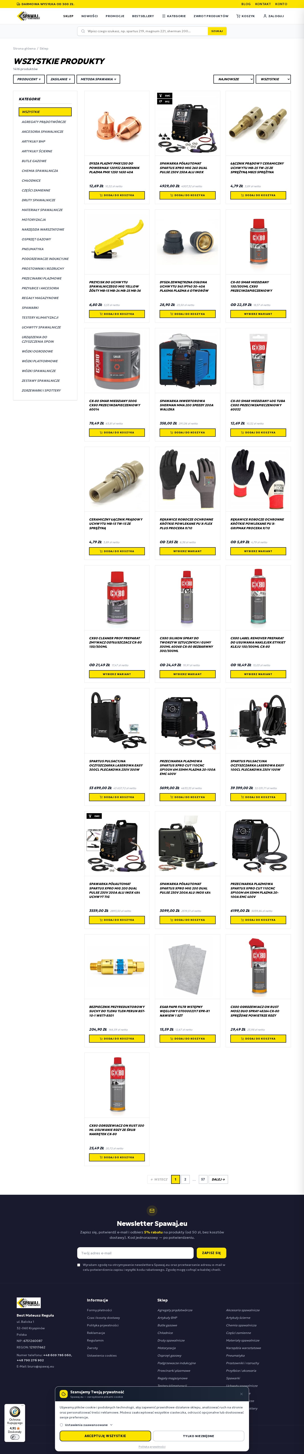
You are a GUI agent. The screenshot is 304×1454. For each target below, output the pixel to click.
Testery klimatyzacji (172, 1386)
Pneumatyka (235, 1355)
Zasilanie (61, 79)
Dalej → (218, 1179)
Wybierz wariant (258, 314)
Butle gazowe (167, 1325)
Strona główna (24, 48)
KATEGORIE (176, 16)
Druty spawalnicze (170, 1340)
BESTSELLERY (143, 16)
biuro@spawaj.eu (41, 1366)
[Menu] (22, 1406)
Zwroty (92, 1348)
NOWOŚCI (89, 16)
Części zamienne (238, 1333)
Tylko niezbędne (198, 1436)
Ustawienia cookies (102, 1355)
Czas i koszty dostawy (103, 1318)
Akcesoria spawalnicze (242, 1310)
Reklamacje (96, 1333)
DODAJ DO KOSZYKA (119, 195)
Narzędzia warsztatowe (243, 1348)
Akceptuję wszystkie (105, 1436)
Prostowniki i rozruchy (242, 1363)
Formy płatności (99, 1310)
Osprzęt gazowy (169, 1355)
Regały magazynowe (172, 1378)
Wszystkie (31, 112)
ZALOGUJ (276, 16)
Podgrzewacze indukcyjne (176, 1363)
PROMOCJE (115, 16)
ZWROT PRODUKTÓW (211, 16)
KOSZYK (248, 16)
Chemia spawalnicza (241, 1325)
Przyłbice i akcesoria (241, 1371)
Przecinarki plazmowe (173, 1371)
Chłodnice (165, 1333)
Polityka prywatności (103, 1325)
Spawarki (233, 1378)
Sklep (44, 48)
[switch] (14, 1437)
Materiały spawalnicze (242, 1340)
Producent (29, 79)
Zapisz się (211, 1253)
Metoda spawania (98, 79)
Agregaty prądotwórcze (174, 1310)
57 (203, 1179)
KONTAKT (263, 4)
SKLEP (68, 16)
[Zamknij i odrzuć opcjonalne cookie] (241, 1394)
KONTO (281, 4)
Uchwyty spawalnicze (241, 1386)
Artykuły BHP (167, 1318)
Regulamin (95, 1340)
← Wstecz (158, 1179)
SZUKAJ (217, 31)
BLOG (246, 4)
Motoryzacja (166, 1348)
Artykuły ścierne (238, 1318)
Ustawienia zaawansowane (86, 1425)
